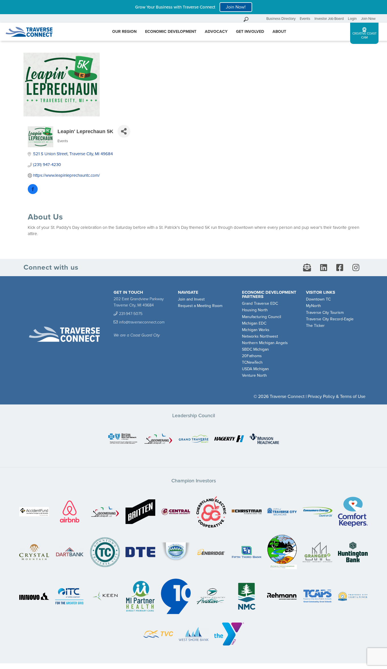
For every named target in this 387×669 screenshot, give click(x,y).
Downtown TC (318, 299)
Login (352, 18)
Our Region (124, 31)
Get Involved (250, 31)
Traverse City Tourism (325, 312)
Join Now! (236, 7)
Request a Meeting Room (200, 305)
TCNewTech (252, 362)
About (279, 31)
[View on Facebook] (33, 192)
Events (305, 18)
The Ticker (315, 325)
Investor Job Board (329, 18)
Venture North (254, 375)
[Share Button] (124, 131)
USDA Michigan (255, 369)
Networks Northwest (260, 336)
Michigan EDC (254, 323)
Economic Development (170, 31)
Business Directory (280, 18)
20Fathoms (252, 355)
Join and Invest (191, 299)
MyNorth (313, 305)
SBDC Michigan (255, 349)
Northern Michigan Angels (265, 342)
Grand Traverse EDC (260, 303)
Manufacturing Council (261, 316)
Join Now (368, 18)
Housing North (255, 310)
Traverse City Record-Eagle (330, 319)
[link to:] (123, 439)
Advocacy (216, 31)
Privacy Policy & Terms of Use (336, 396)
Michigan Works (255, 329)
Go (260, 18)
